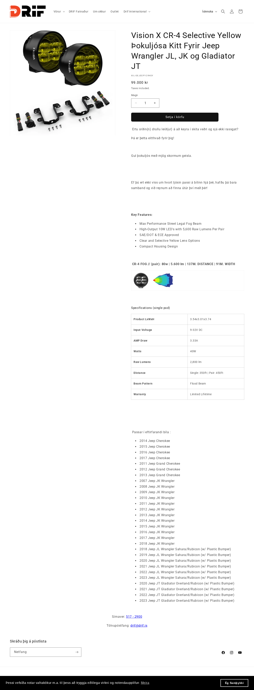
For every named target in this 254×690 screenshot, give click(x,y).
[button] (58, 11)
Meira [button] (145, 682)
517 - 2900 (134, 617)
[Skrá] (76, 652)
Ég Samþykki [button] (234, 682)
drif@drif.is (138, 625)
